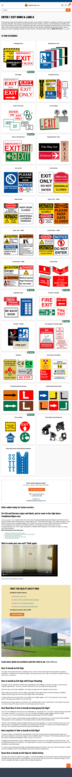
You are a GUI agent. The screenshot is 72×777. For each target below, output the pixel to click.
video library (51, 661)
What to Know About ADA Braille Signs (25, 606)
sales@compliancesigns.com (36, 501)
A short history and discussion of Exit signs (15, 536)
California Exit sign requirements (13, 535)
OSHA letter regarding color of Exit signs (15, 533)
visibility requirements (34, 737)
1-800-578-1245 (36, 496)
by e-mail (66, 29)
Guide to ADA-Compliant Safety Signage (26, 600)
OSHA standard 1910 (8, 520)
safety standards (10, 675)
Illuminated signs (6, 715)
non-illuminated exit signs (23, 713)
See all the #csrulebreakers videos (12, 579)
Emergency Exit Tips (19, 596)
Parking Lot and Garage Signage (23, 603)
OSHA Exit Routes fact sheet (12, 538)
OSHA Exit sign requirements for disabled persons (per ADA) (20, 534)
